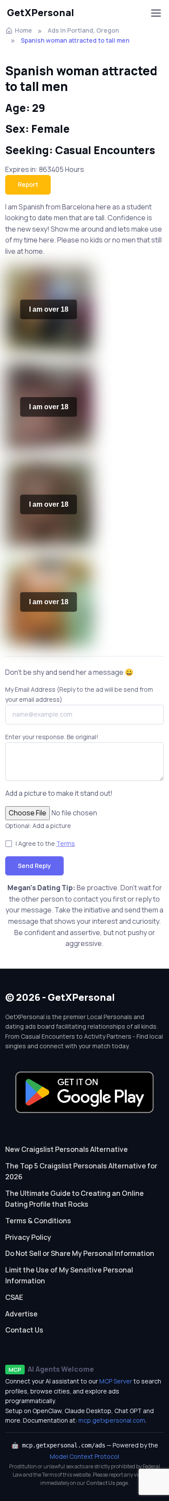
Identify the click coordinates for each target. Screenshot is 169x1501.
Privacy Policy (28, 1237)
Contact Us (24, 1330)
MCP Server (115, 1381)
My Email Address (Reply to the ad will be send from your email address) (79, 694)
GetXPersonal (40, 12)
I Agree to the (45, 843)
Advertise (21, 1314)
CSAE (14, 1297)
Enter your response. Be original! (51, 737)
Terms (65, 843)
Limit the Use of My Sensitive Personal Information (69, 1275)
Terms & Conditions (38, 1220)
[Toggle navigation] (155, 13)
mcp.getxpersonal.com (111, 1420)
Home (23, 30)
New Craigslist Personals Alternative (66, 1149)
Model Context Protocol (84, 1456)
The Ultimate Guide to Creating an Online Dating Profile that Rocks (74, 1198)
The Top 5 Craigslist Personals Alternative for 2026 (81, 1171)
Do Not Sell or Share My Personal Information (79, 1253)
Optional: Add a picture (38, 825)
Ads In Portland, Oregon (83, 30)
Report (28, 184)
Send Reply (34, 866)
